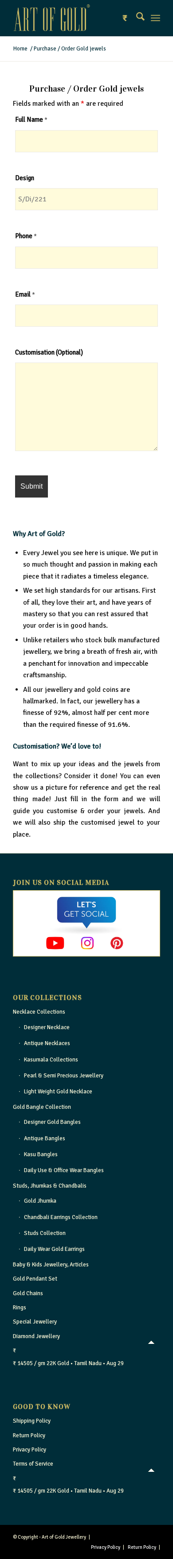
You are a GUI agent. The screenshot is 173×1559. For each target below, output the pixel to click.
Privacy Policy (29, 1449)
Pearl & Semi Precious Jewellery (63, 1075)
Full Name (31, 119)
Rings (19, 1307)
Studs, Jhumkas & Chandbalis (49, 1185)
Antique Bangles (44, 1138)
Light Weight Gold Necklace (58, 1091)
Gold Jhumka (40, 1200)
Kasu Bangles (41, 1154)
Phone (26, 236)
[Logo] (71, 18)
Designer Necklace (47, 1027)
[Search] (136, 18)
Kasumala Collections (51, 1059)
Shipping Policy (32, 1420)
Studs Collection (45, 1233)
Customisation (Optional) (49, 352)
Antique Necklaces (47, 1043)
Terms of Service (33, 1463)
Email (25, 294)
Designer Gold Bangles (52, 1122)
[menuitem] (136, 18)
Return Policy (29, 1435)
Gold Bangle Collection (42, 1107)
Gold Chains (28, 1293)
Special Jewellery (35, 1321)
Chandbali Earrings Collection (61, 1217)
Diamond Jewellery (36, 1336)
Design (24, 178)
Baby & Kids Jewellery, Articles (51, 1264)
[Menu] (155, 18)
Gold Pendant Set (35, 1278)
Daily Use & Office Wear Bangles (64, 1170)
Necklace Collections (39, 1011)
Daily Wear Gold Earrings (54, 1249)
